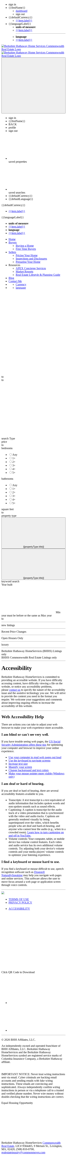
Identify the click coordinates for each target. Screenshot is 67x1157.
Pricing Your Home (27, 252)
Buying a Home (25, 242)
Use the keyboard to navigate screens (29, 757)
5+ (13, 469)
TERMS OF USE (19, 896)
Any (14, 451)
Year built (6, 581)
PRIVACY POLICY (20, 899)
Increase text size (18, 760)
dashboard (21, 10)
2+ (13, 458)
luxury (5, 641)
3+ (13, 462)
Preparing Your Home (28, 258)
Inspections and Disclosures (31, 255)
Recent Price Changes (13, 628)
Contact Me (15, 278)
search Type (8, 435)
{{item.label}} (24, 20)
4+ (13, 465)
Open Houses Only (12, 634)
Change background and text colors (29, 767)
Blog (11, 274)
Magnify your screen (20, 763)
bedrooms (7, 444)
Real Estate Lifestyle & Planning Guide (38, 271)
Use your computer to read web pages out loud (35, 754)
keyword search (10, 578)
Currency (21, 281)
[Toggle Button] (33, 82)
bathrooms (7, 475)
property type (8, 512)
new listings (8, 621)
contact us (14, 686)
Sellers (12, 248)
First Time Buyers (26, 245)
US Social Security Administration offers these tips (30, 740)
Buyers (13, 239)
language (21, 284)
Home (12, 236)
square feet (7, 506)
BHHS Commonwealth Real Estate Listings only (29, 654)
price (4, 438)
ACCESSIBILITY (19, 905)
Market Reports (24, 268)
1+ (13, 455)
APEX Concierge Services (31, 265)
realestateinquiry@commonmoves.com (23, 1149)
